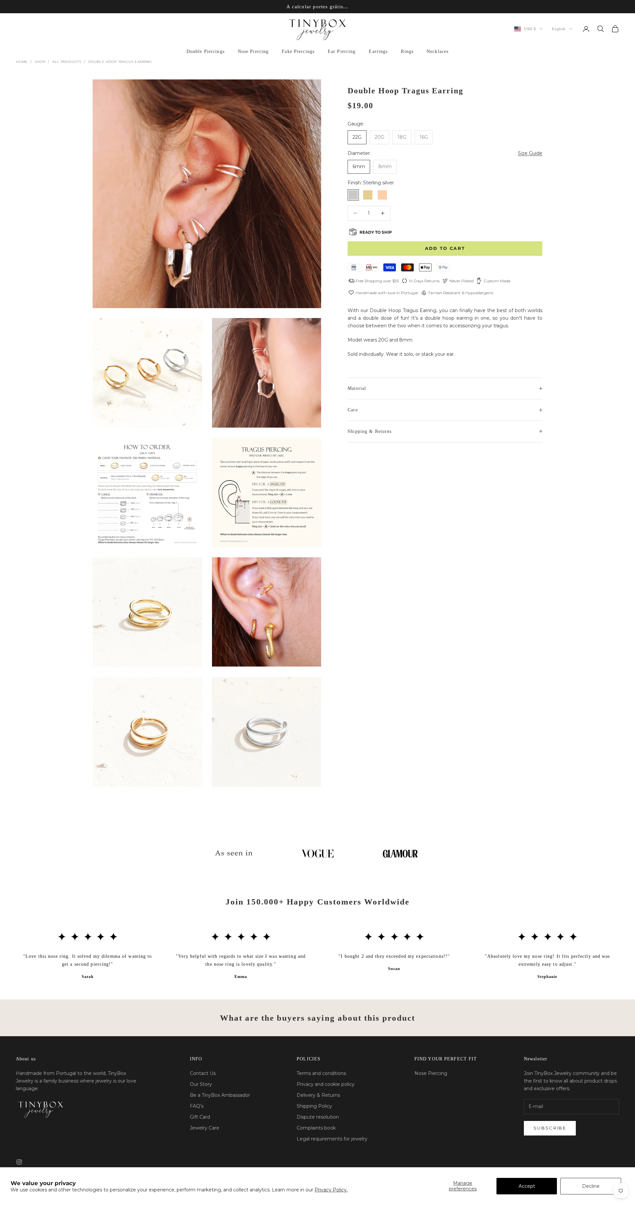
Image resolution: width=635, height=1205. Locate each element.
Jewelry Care (204, 1128)
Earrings (378, 51)
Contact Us (203, 1073)
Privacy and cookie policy (326, 1084)
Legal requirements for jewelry (332, 1139)
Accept (527, 1186)
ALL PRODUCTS (66, 62)
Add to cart (445, 248)
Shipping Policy (314, 1106)
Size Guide (530, 153)
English (559, 29)
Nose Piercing (253, 51)
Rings (407, 51)
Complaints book (316, 1128)
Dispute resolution (318, 1117)
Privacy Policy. (331, 1190)
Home (22, 62)
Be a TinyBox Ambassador (220, 1095)
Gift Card (200, 1117)
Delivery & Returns (318, 1095)
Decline (591, 1186)
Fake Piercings (298, 51)
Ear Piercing (342, 51)
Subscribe (549, 1128)
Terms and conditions (321, 1073)
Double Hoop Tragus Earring (120, 62)
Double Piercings (206, 51)
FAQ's (196, 1106)
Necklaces (437, 51)
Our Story (201, 1084)
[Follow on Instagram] (19, 1162)
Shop (40, 62)
